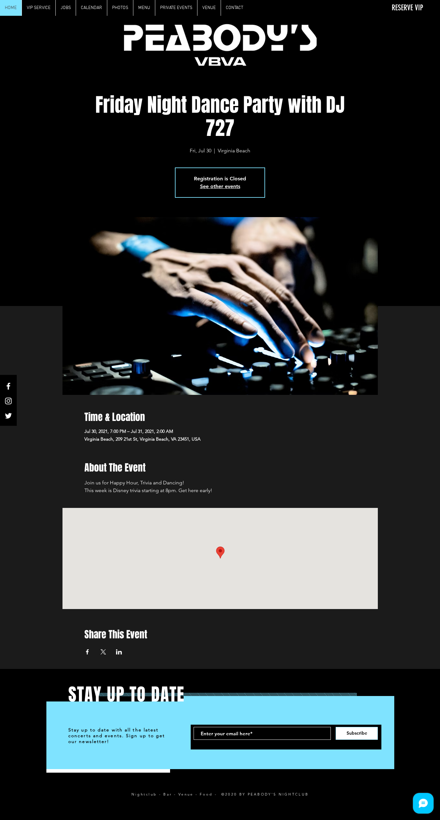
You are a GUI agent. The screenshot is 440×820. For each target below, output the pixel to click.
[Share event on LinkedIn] (119, 651)
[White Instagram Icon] (8, 400)
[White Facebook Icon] (8, 386)
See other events (220, 186)
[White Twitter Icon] (8, 415)
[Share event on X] (103, 651)
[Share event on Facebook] (87, 651)
